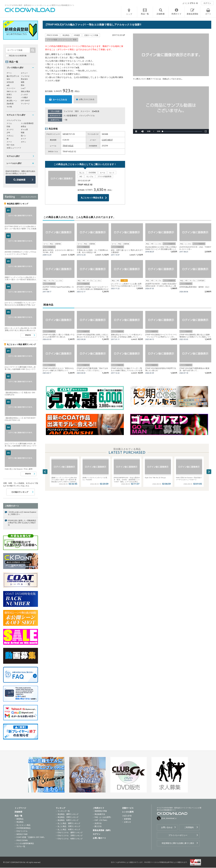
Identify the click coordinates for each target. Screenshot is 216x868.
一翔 (65, 120)
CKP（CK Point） (101, 820)
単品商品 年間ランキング (68, 820)
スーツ (9, 142)
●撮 (8, 85)
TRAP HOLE (68, 146)
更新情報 (127, 819)
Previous (45, 471)
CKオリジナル (22, 831)
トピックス (127, 816)
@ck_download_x (168, 818)
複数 (22, 82)
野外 (22, 85)
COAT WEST (107, 140)
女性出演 (10, 82)
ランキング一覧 (64, 811)
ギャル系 (24, 129)
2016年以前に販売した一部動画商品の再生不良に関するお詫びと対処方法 (22, 523)
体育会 (23, 126)
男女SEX (24, 79)
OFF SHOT (25, 101)
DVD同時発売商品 (23, 828)
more (28, 335)
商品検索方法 (100, 814)
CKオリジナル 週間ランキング (70, 832)
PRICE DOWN (22, 840)
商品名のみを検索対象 (18, 56)
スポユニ (10, 136)
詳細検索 (21, 179)
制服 (22, 132)
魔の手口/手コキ (13, 76)
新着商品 (19, 819)
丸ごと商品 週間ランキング (69, 823)
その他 (9, 107)
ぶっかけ (24, 94)
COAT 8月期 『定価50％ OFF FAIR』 (31, 837)
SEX (77, 111)
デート (9, 73)
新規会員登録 (192, 14)
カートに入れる (60, 99)
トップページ (20, 808)
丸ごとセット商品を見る (92, 197)
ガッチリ (10, 129)
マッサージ (25, 104)
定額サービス (128, 808)
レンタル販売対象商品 (25, 843)
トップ (129, 14)
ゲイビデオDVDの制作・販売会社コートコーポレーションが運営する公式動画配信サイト (39, 5)
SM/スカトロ (12, 91)
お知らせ (127, 822)
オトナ (23, 139)
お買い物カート (99, 838)
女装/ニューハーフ (14, 148)
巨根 (8, 126)
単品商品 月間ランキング (68, 817)
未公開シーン (12, 101)
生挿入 (9, 94)
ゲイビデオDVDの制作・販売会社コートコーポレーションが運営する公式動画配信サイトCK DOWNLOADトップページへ (30, 10)
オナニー (24, 73)
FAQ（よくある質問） (103, 817)
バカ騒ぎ (24, 97)
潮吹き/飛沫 (25, 91)
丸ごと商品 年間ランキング (69, 829)
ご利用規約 (189, 827)
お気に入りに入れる (86, 99)
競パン (23, 136)
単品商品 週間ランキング (68, 814)
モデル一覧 (20, 846)
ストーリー (85, 111)
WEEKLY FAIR (22, 834)
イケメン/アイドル (87, 115)
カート (208, 14)
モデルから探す (13, 156)
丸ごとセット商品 (23, 825)
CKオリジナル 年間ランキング (70, 839)
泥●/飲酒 (95, 111)
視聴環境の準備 (101, 811)
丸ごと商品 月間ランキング (69, 826)
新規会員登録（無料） (102, 830)
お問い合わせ (167, 827)
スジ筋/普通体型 (70, 115)
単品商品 (19, 822)
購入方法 (98, 826)
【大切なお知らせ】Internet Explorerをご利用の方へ (22, 513)
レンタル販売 (128, 812)
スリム (9, 123)
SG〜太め (10, 145)
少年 (8, 132)
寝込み (9, 97)
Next (209, 471)
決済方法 (98, 823)
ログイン (207, 3)
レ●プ (23, 88)
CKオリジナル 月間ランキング (70, 835)
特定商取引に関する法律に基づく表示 (178, 843)
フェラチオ (68, 111)
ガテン (23, 142)
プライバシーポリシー (177, 835)
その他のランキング (19, 492)
